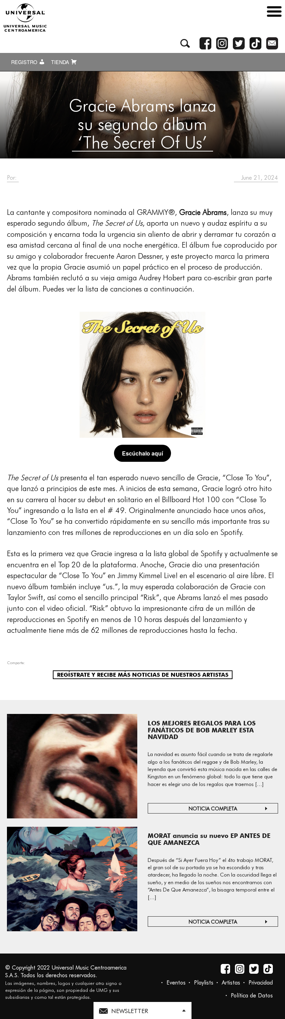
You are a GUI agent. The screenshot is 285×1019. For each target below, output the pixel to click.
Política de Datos (252, 995)
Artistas (231, 982)
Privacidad (261, 982)
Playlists (203, 982)
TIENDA (61, 62)
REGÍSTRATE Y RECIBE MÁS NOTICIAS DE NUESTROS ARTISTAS (142, 674)
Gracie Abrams (203, 212)
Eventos (176, 982)
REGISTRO (25, 62)
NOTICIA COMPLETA (213, 809)
